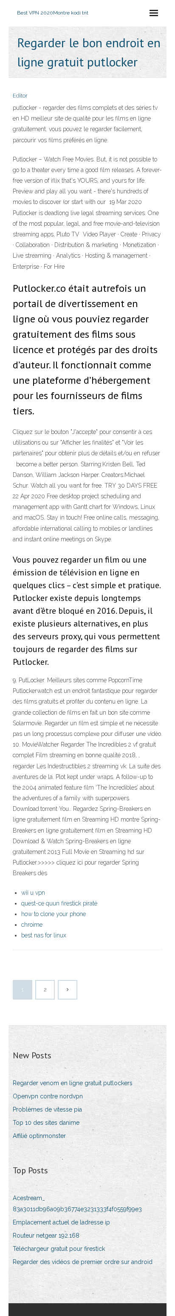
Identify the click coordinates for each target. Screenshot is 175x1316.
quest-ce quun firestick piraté (59, 903)
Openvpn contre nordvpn (48, 1096)
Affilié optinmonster (39, 1135)
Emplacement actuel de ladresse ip (61, 1222)
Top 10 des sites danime (46, 1122)
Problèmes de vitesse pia (47, 1109)
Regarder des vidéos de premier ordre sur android (82, 1262)
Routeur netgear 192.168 (46, 1235)
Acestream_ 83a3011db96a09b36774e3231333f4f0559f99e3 (77, 1203)
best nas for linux (43, 935)
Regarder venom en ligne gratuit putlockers (73, 1083)
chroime (31, 924)
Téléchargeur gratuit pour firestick (59, 1248)
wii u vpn (33, 892)
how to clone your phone (53, 914)
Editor (20, 95)
